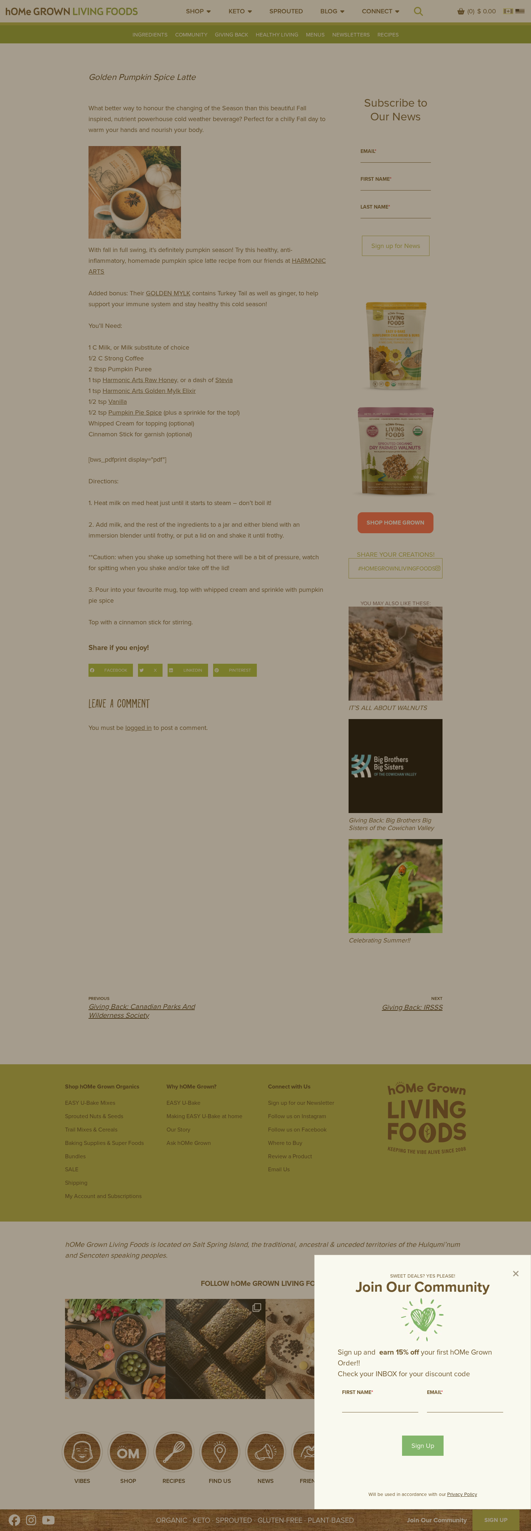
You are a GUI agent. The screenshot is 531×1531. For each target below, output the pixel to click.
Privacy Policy (462, 1494)
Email (435, 1392)
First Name (357, 1392)
